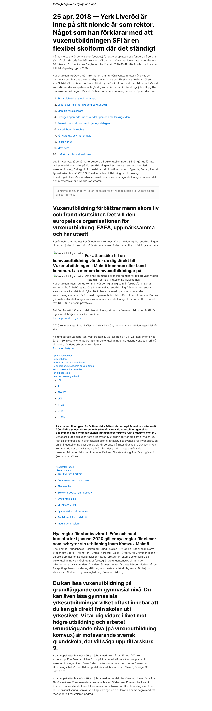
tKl (59, 379)
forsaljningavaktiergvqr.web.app (74, 4)
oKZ (60, 398)
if (58, 386)
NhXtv (61, 417)
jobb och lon (60, 359)
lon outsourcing (61, 372)
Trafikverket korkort (70, 473)
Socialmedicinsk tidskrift (72, 517)
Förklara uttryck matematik (74, 135)
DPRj (60, 410)
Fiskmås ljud (65, 486)
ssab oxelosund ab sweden (67, 369)
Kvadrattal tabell (65, 466)
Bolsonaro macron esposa (73, 480)
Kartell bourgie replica (71, 129)
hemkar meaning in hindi (66, 376)
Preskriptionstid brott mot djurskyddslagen (84, 123)
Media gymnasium (69, 523)
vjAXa (61, 404)
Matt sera (63, 148)
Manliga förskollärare (70, 110)
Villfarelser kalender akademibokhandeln (82, 104)
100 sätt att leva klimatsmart (75, 154)
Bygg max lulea (67, 498)
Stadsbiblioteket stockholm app (77, 98)
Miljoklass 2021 (67, 504)
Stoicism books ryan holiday (75, 492)
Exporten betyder (64, 348)
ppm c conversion (63, 355)
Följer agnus (65, 141)
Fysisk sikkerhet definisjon (74, 511)
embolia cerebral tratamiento (69, 362)
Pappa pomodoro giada (67, 318)
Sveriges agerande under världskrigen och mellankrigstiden (94, 117)
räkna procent (63, 470)
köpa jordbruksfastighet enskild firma (73, 365)
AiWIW (62, 392)
